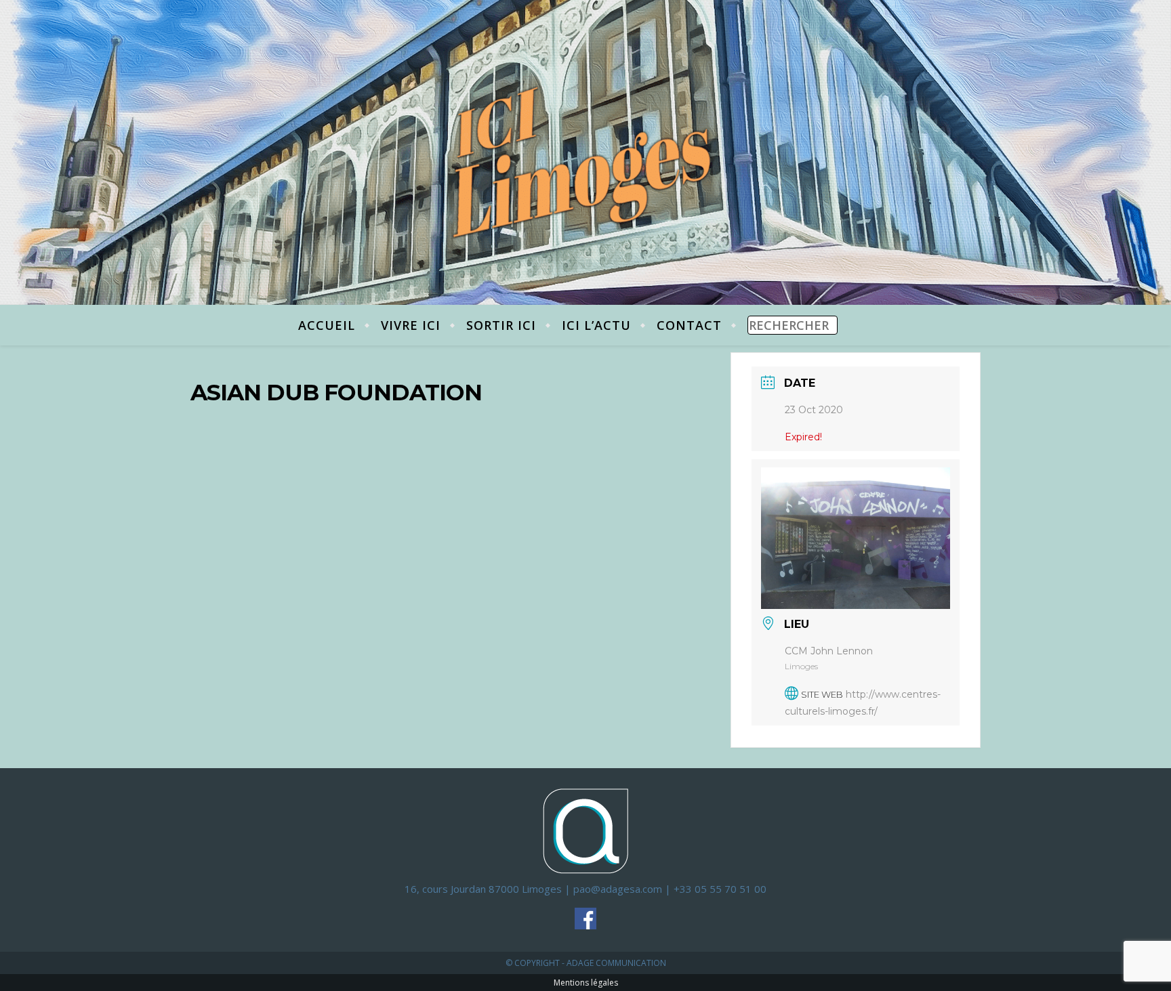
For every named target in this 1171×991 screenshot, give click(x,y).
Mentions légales (586, 982)
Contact (689, 325)
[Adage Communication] (585, 830)
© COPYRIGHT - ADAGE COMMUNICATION (586, 963)
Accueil (326, 325)
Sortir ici (501, 325)
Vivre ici (410, 325)
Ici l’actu (596, 325)
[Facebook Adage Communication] (585, 918)
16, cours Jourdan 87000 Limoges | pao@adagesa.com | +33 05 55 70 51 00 (585, 888)
